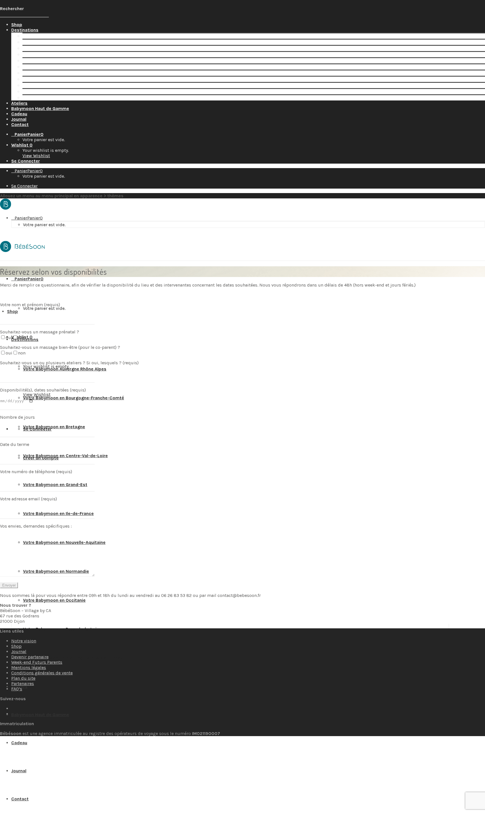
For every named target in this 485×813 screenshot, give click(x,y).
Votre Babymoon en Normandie (55, 79)
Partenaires (22, 683)
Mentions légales (28, 667)
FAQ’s (16, 688)
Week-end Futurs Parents (36, 662)
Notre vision (23, 640)
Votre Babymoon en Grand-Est (54, 60)
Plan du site (23, 678)
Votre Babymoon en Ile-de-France (57, 67)
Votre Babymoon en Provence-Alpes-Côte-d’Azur (74, 97)
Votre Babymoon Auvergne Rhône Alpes (64, 36)
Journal (18, 651)
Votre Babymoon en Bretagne (53, 48)
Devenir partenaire (30, 656)
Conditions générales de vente (42, 672)
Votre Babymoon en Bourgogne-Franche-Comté (72, 42)
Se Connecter (25, 161)
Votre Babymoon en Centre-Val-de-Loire (64, 54)
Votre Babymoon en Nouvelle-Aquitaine (63, 73)
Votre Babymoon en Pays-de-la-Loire (61, 91)
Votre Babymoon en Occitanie (53, 85)
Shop (16, 646)
